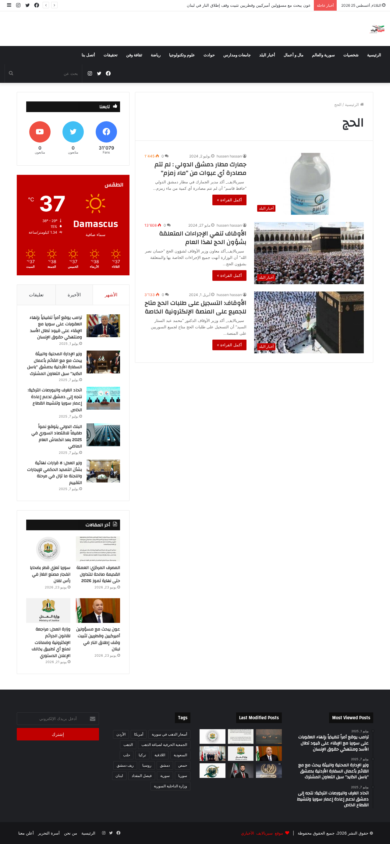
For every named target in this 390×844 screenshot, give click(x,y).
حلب (126, 755)
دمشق (165, 765)
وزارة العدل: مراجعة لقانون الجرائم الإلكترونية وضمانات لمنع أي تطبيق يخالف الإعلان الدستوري (51, 642)
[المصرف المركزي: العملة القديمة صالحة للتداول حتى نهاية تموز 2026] (98, 548)
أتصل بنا (88, 55)
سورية (165, 775)
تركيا (142, 755)
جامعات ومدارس (237, 55)
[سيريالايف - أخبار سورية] (377, 28)
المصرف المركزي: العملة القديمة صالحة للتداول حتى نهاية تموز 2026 (98, 574)
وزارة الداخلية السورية (170, 786)
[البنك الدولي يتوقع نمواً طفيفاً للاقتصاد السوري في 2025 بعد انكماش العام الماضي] (103, 434)
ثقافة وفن (134, 55)
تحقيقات (111, 55)
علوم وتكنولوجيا (182, 55)
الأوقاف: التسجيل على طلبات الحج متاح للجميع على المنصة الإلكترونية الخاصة (195, 307)
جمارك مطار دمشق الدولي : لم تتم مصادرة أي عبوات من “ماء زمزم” (200, 168)
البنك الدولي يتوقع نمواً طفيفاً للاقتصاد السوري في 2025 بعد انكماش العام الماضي (56, 436)
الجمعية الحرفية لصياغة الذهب (164, 744)
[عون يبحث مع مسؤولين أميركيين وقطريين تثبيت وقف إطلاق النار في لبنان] (98, 610)
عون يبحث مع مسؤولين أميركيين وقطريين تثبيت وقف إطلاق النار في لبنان (249, 5)
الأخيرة (74, 295)
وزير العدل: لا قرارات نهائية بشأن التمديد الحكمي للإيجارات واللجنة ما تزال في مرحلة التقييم (54, 473)
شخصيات (351, 55)
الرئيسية (374, 55)
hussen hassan (229, 156)
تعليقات (36, 295)
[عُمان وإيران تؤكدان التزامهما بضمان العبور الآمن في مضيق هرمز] (269, 736)
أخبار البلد (267, 55)
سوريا (182, 775)
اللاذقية (159, 755)
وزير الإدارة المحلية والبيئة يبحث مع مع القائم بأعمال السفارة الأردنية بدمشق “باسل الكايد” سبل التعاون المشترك (54, 364)
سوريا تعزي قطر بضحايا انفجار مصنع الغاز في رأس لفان (50, 574)
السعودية (180, 755)
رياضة (156, 55)
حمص (182, 765)
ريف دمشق (125, 765)
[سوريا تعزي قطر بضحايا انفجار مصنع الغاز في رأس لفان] (48, 548)
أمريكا (138, 734)
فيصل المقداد (142, 775)
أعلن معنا (26, 833)
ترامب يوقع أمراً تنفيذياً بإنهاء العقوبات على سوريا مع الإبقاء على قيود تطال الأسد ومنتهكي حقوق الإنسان (56, 327)
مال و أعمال (293, 55)
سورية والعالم (323, 55)
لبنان (119, 775)
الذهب (128, 744)
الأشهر (111, 295)
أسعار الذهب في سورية (169, 734)
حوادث (209, 55)
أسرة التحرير (49, 833)
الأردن (121, 734)
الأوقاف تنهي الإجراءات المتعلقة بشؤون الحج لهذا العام (202, 238)
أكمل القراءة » (229, 199)
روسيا (146, 765)
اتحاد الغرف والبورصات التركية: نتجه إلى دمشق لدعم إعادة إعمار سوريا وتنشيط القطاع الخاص (55, 400)
